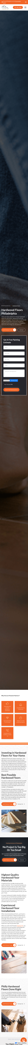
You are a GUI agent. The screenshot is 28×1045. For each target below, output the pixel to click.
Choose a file (14, 380)
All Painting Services (5, 305)
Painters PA (20, 925)
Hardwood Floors (16, 305)
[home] (6, 7)
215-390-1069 (17, 7)
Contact (21, 330)
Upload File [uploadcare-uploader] (6, 380)
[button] (25, 7)
